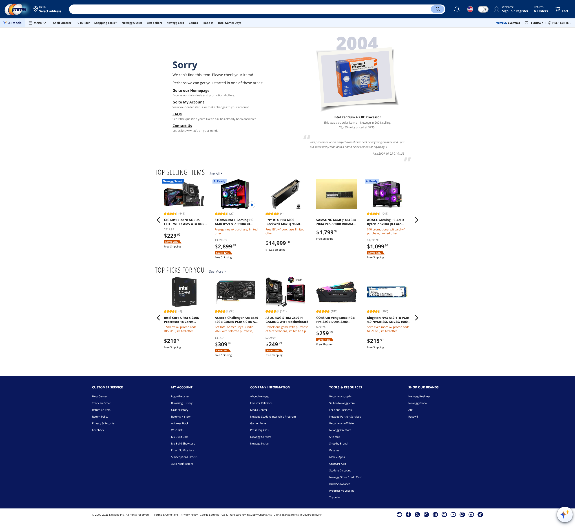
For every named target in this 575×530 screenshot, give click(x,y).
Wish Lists (177, 430)
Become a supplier (341, 396)
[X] (417, 514)
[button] (48, 9)
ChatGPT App (337, 464)
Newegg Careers (260, 437)
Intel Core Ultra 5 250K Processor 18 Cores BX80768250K (181, 320)
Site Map (334, 437)
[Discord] (471, 514)
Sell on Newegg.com (342, 403)
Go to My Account (188, 102)
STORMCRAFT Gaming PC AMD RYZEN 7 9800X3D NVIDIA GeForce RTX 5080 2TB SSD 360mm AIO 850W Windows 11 (235, 222)
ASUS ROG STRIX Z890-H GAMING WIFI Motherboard (286, 320)
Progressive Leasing (341, 491)
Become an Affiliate (341, 423)
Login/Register (180, 396)
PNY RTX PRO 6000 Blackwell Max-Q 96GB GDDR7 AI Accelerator (282, 222)
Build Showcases (339, 484)
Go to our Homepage (190, 90)
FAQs (177, 114)
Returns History (180, 416)
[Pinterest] (444, 514)
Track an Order (101, 403)
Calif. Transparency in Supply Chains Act (246, 515)
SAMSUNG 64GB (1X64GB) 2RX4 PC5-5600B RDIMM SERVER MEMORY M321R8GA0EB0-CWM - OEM (338, 222)
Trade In (334, 497)
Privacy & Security (103, 423)
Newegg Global (417, 403)
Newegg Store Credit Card (345, 477)
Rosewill (413, 416)
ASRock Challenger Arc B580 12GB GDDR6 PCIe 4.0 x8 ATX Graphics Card (237, 320)
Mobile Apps (337, 457)
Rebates (334, 450)
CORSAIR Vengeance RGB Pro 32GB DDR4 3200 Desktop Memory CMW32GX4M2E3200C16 (335, 320)
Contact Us (182, 125)
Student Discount (340, 470)
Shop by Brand (338, 443)
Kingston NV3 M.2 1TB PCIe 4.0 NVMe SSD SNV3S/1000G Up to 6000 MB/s (388, 320)
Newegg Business (419, 396)
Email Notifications (183, 450)
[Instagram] (426, 514)
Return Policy (100, 416)
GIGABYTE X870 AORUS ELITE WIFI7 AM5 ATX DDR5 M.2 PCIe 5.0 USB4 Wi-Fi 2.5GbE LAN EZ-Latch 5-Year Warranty (185, 222)
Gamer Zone (258, 423)
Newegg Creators (340, 430)
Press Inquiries (259, 430)
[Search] (437, 9)
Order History (179, 410)
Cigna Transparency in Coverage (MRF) (298, 515)
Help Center (99, 396)
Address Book (179, 423)
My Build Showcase (183, 443)
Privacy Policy (189, 515)
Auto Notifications (182, 464)
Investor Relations (261, 403)
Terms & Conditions (166, 515)
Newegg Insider (260, 443)
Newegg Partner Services (345, 416)
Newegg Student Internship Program (273, 416)
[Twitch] (462, 514)
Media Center (258, 410)
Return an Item (101, 410)
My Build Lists (179, 437)
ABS (411, 410)
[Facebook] (408, 514)
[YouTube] (453, 514)
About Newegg (259, 396)
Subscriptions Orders (184, 457)
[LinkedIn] (435, 514)
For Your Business (340, 410)
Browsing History (181, 403)
